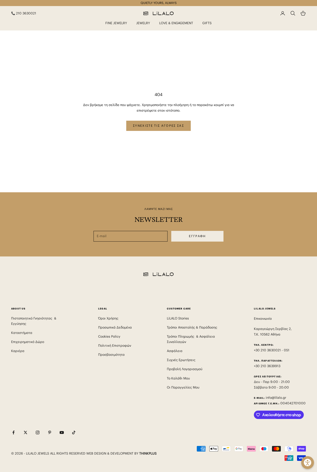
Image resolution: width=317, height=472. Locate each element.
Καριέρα (17, 351)
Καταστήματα (21, 333)
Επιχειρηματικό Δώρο (27, 342)
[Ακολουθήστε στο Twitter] (25, 432)
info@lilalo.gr (276, 398)
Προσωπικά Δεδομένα (115, 327)
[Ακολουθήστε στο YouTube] (61, 432)
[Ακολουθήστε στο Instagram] (37, 432)
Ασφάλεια (174, 351)
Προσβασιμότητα (111, 354)
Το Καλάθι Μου (178, 378)
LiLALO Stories (178, 318)
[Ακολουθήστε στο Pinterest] (49, 432)
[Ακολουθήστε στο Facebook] (13, 432)
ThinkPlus (148, 453)
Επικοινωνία (263, 318)
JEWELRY (143, 23)
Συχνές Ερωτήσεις (181, 360)
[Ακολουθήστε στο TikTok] (73, 432)
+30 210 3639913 (267, 366)
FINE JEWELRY (116, 23)
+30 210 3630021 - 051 (272, 350)
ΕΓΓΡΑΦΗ (197, 236)
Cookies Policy (109, 336)
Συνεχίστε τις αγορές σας (158, 126)
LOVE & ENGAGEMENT (176, 23)
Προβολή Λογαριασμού (184, 369)
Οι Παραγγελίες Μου (183, 387)
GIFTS (207, 23)
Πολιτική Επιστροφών (114, 345)
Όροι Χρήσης (108, 318)
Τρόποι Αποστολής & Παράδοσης (192, 327)
